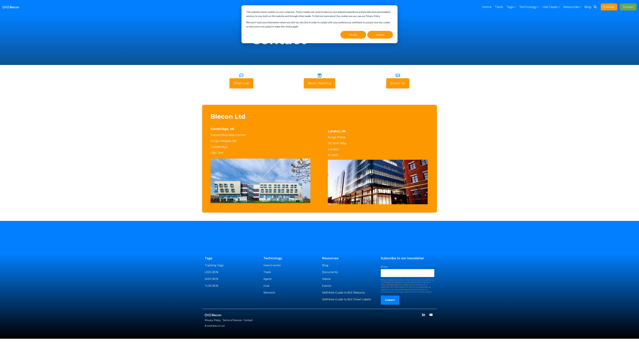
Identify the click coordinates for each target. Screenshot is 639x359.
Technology (528, 7)
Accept (353, 34)
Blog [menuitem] (325, 265)
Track (499, 7)
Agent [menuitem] (267, 279)
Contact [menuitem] (248, 320)
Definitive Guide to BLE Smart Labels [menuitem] (346, 299)
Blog (587, 7)
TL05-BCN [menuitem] (211, 285)
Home (486, 7)
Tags (510, 7)
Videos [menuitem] (326, 279)
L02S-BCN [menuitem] (211, 272)
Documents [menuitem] (330, 272)
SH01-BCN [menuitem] (211, 279)
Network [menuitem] (269, 292)
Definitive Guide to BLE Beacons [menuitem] (343, 292)
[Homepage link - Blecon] (213, 315)
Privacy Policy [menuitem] (213, 320)
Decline (380, 34)
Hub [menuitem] (266, 285)
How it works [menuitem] (272, 265)
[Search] (595, 6)
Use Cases (550, 7)
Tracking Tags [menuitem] (214, 265)
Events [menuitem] (326, 285)
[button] (424, 315)
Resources (571, 7)
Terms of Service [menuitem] (232, 320)
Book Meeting (319, 83)
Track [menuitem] (267, 272)
